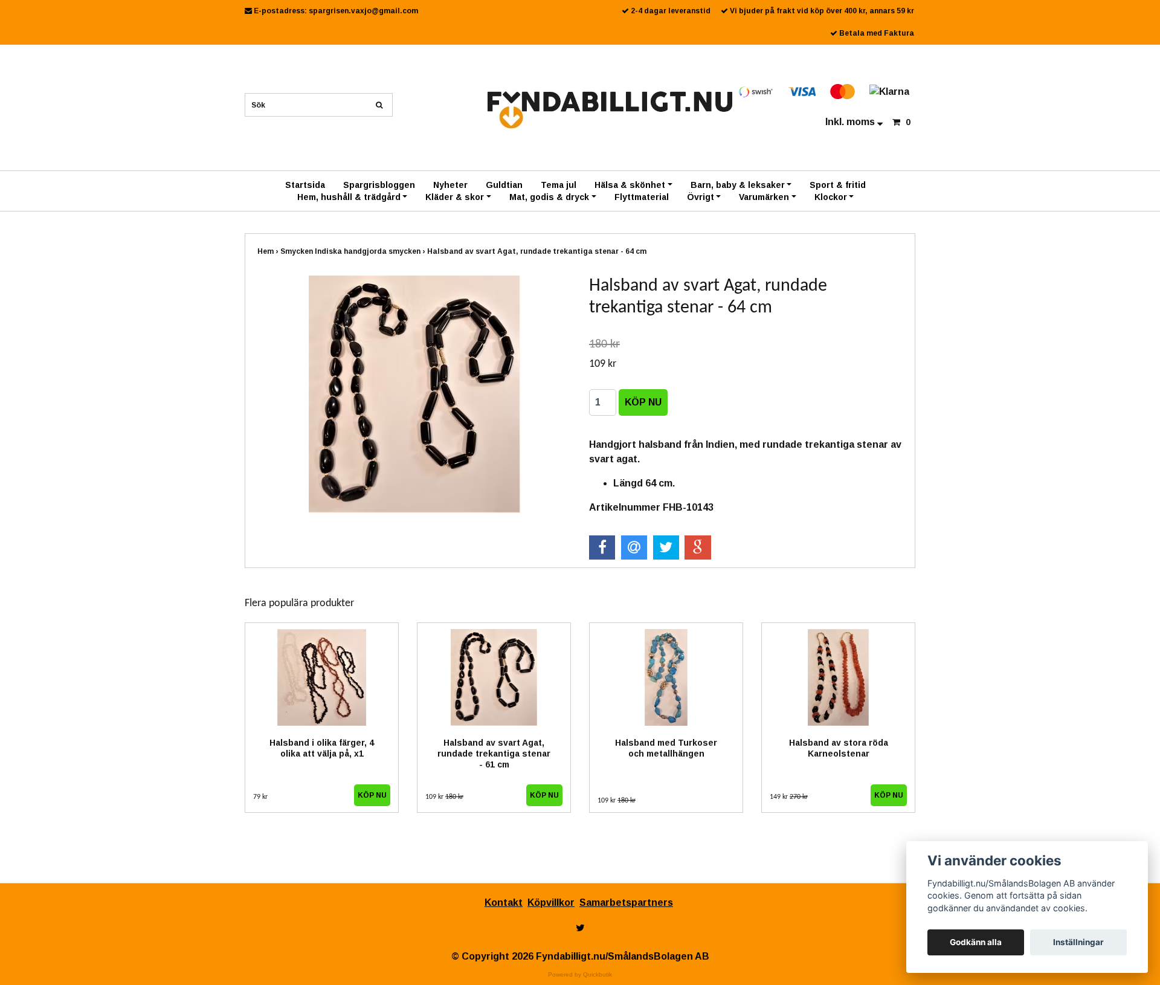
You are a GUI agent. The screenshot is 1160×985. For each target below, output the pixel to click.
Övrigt (700, 197)
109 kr (444, 797)
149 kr (789, 797)
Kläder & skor (454, 197)
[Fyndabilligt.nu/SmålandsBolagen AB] (610, 109)
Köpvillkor (551, 902)
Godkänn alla (976, 942)
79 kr (260, 797)
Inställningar (1078, 942)
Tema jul (558, 185)
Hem (268, 251)
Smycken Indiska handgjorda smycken (353, 251)
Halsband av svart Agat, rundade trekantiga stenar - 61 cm (493, 753)
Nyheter (450, 185)
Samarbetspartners (626, 902)
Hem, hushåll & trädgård (349, 197)
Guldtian (504, 185)
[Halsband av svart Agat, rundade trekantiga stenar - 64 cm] (414, 394)
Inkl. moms (851, 122)
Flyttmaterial (641, 197)
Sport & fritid (838, 185)
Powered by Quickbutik (580, 974)
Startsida (305, 185)
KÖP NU (372, 795)
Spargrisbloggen (379, 185)
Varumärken (764, 197)
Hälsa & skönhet (629, 185)
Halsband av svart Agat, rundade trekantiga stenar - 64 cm (537, 251)
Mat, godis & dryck (549, 197)
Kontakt (504, 902)
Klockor (830, 197)
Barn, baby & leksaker (738, 185)
